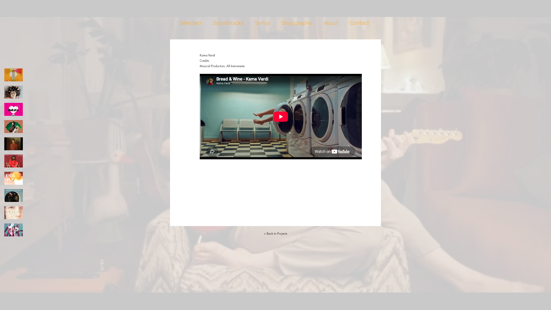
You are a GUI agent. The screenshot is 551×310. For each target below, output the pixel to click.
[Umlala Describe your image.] (13, 109)
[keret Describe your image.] (13, 195)
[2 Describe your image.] (13, 178)
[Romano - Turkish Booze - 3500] (13, 126)
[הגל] (13, 74)
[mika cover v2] (13, 92)
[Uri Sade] (13, 143)
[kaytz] (13, 229)
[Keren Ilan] (13, 161)
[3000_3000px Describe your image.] (13, 212)
